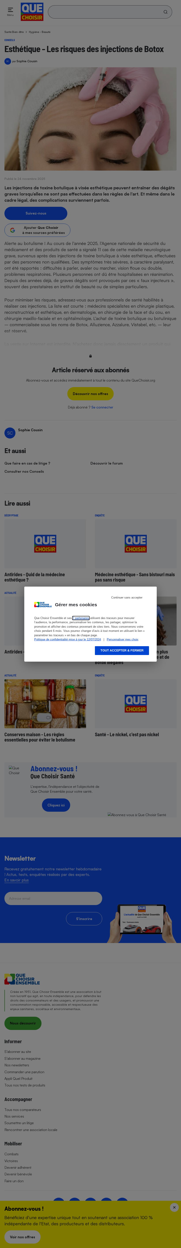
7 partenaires (81, 618)
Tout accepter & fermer (121, 650)
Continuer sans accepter (126, 597)
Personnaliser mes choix (122, 639)
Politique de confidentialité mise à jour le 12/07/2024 (67, 639)
